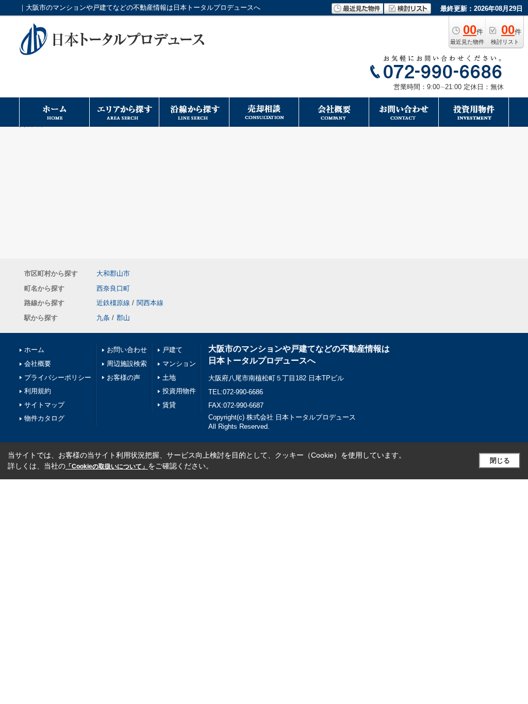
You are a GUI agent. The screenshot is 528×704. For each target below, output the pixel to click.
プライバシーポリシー (57, 377)
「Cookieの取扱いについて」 (106, 466)
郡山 (123, 318)
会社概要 (37, 363)
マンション (179, 363)
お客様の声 (123, 377)
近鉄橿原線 (113, 303)
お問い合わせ (127, 350)
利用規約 (37, 391)
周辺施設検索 (127, 363)
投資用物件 (179, 391)
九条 (103, 318)
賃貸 (169, 405)
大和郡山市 (113, 273)
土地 (169, 377)
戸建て (172, 350)
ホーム (34, 350)
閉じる (500, 460)
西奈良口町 (113, 288)
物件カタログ (44, 418)
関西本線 (150, 303)
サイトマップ (44, 405)
